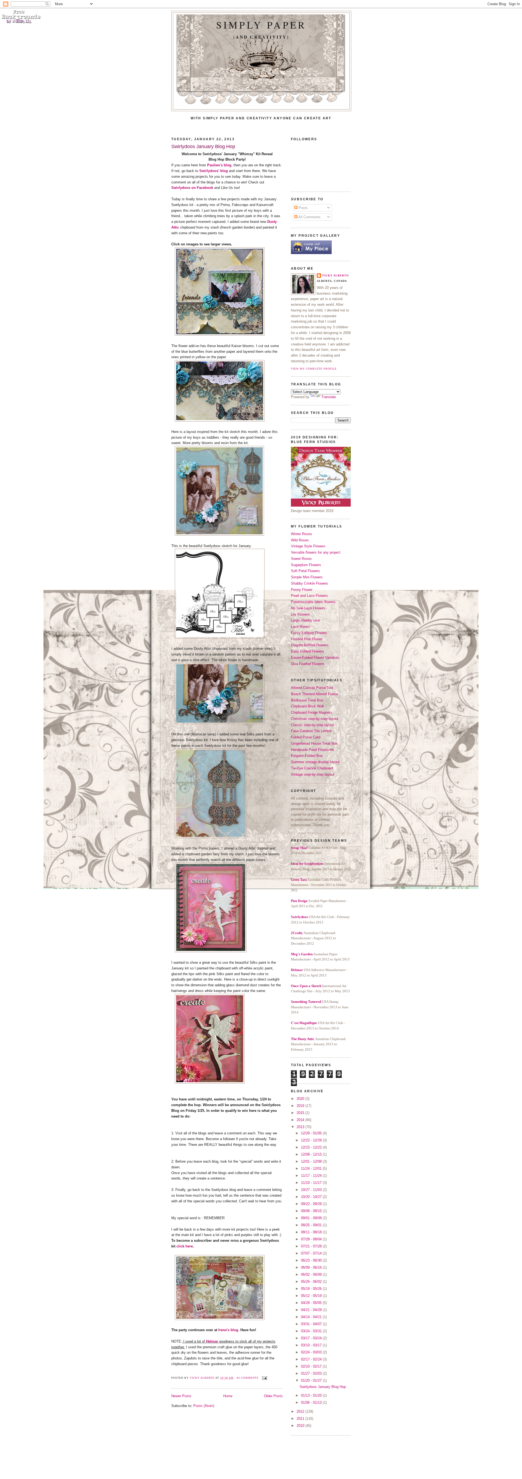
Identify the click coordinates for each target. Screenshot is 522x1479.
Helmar (297, 970)
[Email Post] (264, 1377)
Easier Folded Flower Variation (315, 658)
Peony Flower (301, 590)
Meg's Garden (302, 954)
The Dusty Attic (302, 1039)
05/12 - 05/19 (312, 1296)
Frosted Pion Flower (306, 639)
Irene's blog (228, 1330)
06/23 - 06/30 (312, 1260)
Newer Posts (181, 1396)
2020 (301, 1099)
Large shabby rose (305, 620)
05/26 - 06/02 (312, 1282)
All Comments (309, 217)
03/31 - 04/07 (312, 1324)
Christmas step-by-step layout (314, 719)
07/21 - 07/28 (312, 1246)
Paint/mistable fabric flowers (313, 602)
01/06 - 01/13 (312, 1402)
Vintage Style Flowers (308, 546)
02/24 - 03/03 (312, 1352)
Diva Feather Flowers (307, 664)
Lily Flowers (300, 614)
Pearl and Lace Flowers (309, 596)
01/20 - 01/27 (312, 1380)
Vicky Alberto (202, 1377)
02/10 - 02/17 (312, 1366)
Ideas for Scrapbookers (307, 864)
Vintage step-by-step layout (312, 774)
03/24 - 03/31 (312, 1331)
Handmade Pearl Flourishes (312, 750)
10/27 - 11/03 (312, 1190)
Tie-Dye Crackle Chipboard (312, 768)
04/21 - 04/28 (312, 1310)
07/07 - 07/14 (312, 1253)
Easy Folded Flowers (307, 651)
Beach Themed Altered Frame (314, 694)
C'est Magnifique (304, 1023)
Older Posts (273, 1396)
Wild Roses (300, 540)
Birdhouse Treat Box (307, 700)
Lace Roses (300, 627)
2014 (301, 1120)
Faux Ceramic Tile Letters (311, 731)
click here (184, 1246)
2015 (301, 1113)
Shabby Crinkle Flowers (309, 583)
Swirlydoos (299, 917)
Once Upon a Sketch (306, 986)
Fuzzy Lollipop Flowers (309, 633)
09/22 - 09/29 (312, 1204)
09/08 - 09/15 (312, 1211)
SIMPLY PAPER (261, 24)
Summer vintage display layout (315, 762)
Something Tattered (306, 1002)
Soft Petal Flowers (305, 571)
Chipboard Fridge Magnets (311, 712)
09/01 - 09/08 (312, 1218)
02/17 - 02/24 (312, 1359)
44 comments (248, 1377)
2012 (301, 1411)
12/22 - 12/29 (312, 1140)
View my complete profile (314, 368)
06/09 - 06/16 (312, 1267)
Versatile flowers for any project (315, 552)
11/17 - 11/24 (312, 1176)
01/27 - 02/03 (312, 1373)
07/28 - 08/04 (312, 1239)
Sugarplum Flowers (306, 565)
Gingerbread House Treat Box (314, 743)
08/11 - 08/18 (312, 1232)
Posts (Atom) (203, 1406)
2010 (301, 1426)
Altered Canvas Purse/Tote (312, 688)
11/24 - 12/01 (312, 1168)
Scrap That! (299, 848)
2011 (301, 1418)
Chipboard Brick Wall (307, 706)
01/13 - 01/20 (312, 1395)
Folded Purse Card (305, 737)
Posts (302, 208)
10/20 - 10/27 (312, 1197)
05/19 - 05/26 (312, 1289)
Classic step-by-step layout (312, 725)
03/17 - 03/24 (312, 1338)
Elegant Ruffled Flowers (309, 645)
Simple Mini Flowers (307, 577)
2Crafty (297, 933)
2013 (301, 1127)
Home (227, 1396)
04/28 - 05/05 (312, 1303)
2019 (301, 1106)
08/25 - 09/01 (312, 1225)
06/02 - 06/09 (312, 1274)
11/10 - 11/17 (312, 1183)
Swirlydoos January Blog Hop (203, 146)
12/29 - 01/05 (312, 1133)
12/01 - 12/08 (312, 1161)
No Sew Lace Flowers (308, 608)
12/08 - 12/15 (312, 1154)
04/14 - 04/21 (312, 1317)
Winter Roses (301, 534)
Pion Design (299, 901)
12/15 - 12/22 (312, 1147)
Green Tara (299, 880)
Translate (328, 397)
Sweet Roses (301, 559)
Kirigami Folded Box (307, 756)
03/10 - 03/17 (312, 1345)
